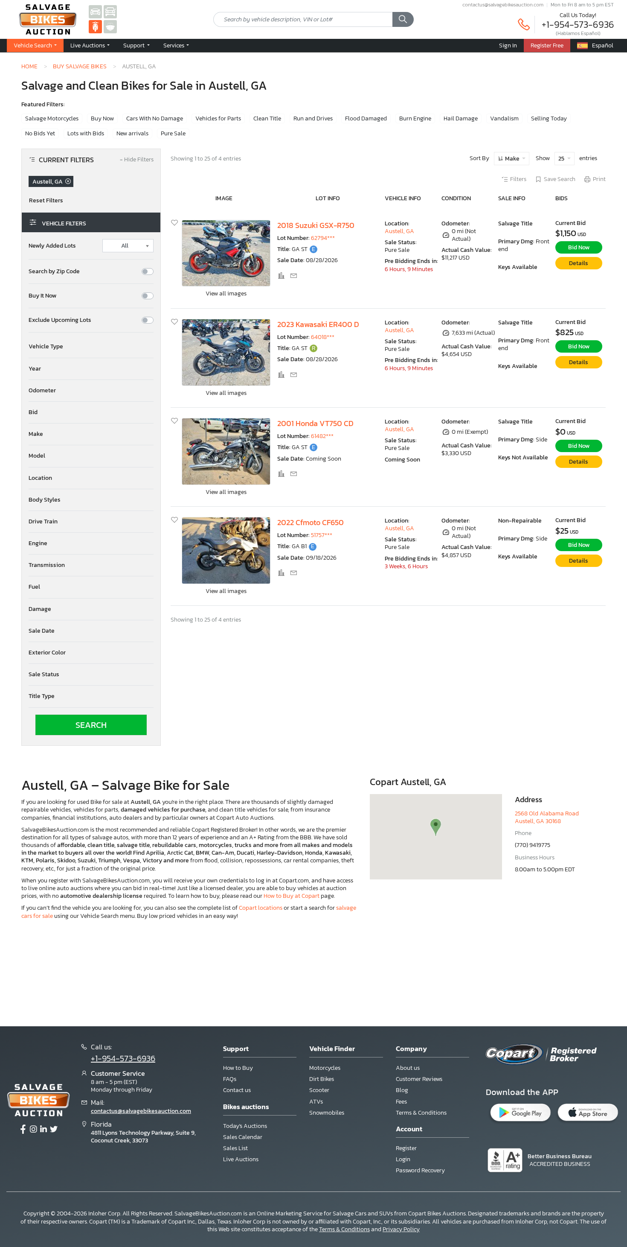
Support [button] (134, 45)
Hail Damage (461, 118)
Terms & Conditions (421, 1112)
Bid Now (578, 247)
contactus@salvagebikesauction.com (502, 5)
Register (406, 1148)
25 (562, 158)
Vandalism (504, 118)
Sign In (508, 45)
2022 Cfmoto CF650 (310, 522)
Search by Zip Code (54, 271)
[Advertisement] (313, 972)
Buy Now (102, 118)
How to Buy (238, 1067)
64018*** (322, 337)
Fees (401, 1101)
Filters (518, 179)
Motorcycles (324, 1067)
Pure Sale (173, 133)
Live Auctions (240, 1159)
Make (512, 158)
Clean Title (267, 118)
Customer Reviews (419, 1079)
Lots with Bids (85, 133)
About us (408, 1067)
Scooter (319, 1090)
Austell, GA (399, 231)
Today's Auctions (245, 1125)
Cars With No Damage (154, 118)
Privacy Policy (401, 1229)
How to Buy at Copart (291, 895)
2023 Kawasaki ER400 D (318, 324)
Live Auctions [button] (88, 45)
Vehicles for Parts (218, 118)
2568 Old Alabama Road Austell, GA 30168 (547, 817)
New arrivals (132, 133)
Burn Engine (415, 118)
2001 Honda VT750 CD (315, 423)
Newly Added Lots (52, 246)
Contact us (237, 1090)
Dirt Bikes (321, 1079)
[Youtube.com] (54, 1129)
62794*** (323, 238)
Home (29, 66)
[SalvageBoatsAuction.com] (110, 26)
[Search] (403, 19)
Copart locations (260, 907)
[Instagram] (33, 1129)
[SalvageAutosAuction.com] (95, 11)
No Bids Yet (40, 133)
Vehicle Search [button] (33, 45)
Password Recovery (420, 1170)
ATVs (316, 1101)
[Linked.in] (43, 1129)
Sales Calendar (242, 1137)
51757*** (321, 535)
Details (578, 263)
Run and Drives (313, 118)
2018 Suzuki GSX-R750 (315, 225)
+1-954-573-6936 (578, 25)
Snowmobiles (326, 1112)
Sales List (235, 1148)
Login (403, 1159)
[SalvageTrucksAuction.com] (110, 11)
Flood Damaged (366, 118)
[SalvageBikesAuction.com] (95, 26)
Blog (402, 1090)
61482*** (322, 436)
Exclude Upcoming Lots (60, 320)
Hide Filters (137, 160)
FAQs (229, 1079)
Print (599, 179)
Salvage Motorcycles (51, 118)
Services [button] (174, 45)
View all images (226, 293)
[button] (91, 346)
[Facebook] (23, 1129)
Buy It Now (42, 296)
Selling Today (549, 118)
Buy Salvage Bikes (80, 66)
